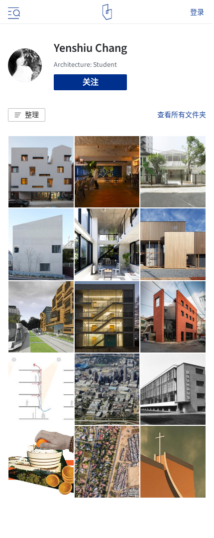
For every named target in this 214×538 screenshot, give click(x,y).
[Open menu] (13, 12)
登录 (197, 11)
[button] (26, 115)
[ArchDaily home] (107, 12)
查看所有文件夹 (181, 115)
